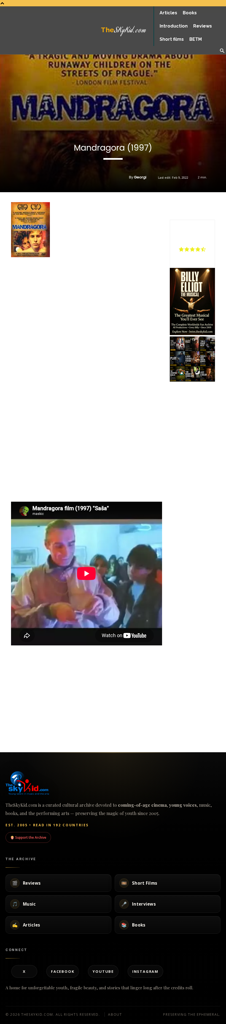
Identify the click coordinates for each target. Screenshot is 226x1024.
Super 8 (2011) (167, 723)
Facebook (62, 971)
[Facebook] (175, 205)
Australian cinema (13, 698)
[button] (222, 51)
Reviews (82, 698)
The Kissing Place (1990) (24, 723)
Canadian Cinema (167, 703)
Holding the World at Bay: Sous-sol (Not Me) (189, 688)
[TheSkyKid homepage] (113, 783)
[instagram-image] (177, 344)
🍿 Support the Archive (28, 837)
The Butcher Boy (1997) (100, 686)
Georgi (140, 177)
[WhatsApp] (200, 205)
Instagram (145, 971)
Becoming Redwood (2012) (104, 723)
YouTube (103, 971)
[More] (213, 205)
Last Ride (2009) (16, 686)
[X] (187, 205)
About (115, 1014)
